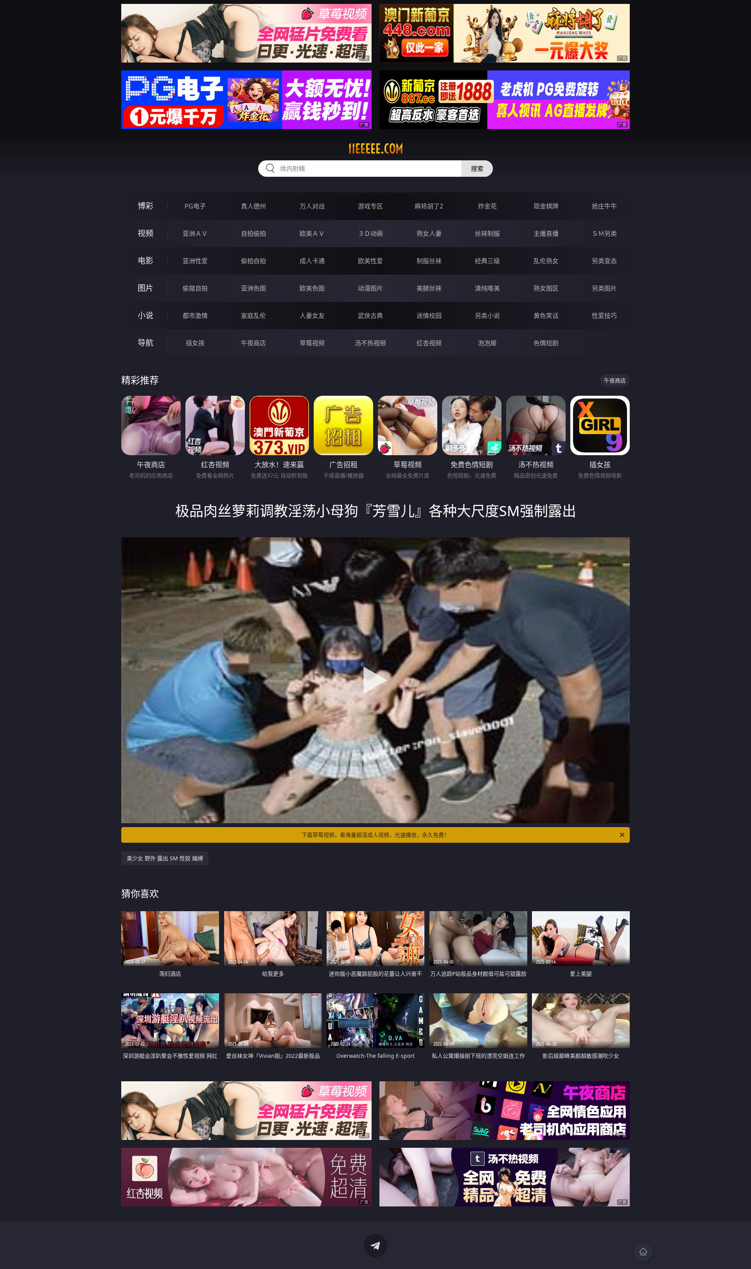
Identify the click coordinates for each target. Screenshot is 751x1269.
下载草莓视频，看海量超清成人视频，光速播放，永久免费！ (375, 834)
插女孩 (195, 343)
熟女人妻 (429, 233)
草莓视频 (312, 343)
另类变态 (604, 261)
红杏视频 (429, 343)
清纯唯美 (487, 288)
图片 (145, 288)
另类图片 (604, 288)
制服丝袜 (429, 261)
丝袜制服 (487, 233)
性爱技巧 (604, 315)
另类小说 (487, 315)
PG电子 (195, 206)
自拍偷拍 (253, 233)
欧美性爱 (370, 261)
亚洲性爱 (195, 261)
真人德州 (253, 206)
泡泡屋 (487, 343)
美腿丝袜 (429, 288)
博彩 (145, 206)
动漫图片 (370, 288)
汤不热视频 (370, 343)
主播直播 (546, 233)
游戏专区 (370, 206)
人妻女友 (312, 315)
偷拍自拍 (253, 261)
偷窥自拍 (195, 288)
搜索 (477, 168)
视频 (145, 233)
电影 (145, 260)
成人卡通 (312, 261)
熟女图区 (546, 288)
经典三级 (487, 261)
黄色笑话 (546, 315)
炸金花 (487, 206)
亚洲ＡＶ (195, 233)
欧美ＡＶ (312, 233)
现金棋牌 (546, 206)
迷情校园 (429, 315)
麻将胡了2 (429, 206)
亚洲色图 (253, 288)
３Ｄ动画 (370, 233)
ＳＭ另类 (604, 233)
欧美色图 (312, 288)
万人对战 (312, 206)
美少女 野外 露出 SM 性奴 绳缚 (165, 858)
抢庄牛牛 (604, 206)
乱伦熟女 (546, 261)
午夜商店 (253, 343)
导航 (145, 342)
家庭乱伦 (253, 315)
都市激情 (195, 315)
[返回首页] (643, 1251)
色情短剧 (546, 343)
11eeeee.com (375, 148)
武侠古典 (370, 315)
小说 (145, 315)
